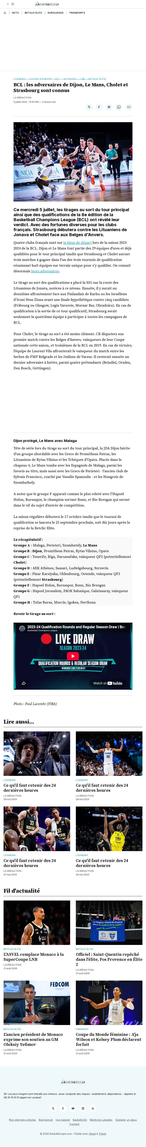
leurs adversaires (45, 271)
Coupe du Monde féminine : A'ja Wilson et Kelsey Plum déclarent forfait (108, 1039)
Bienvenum (46, 1119)
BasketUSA (80, 1119)
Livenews (20, 79)
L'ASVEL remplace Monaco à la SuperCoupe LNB (34, 957)
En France (70, 79)
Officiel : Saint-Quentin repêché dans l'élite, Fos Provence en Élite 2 (109, 959)
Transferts (77, 12)
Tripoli (102, 1133)
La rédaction (22, 97)
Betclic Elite (33, 12)
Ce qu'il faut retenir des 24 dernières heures (30, 788)
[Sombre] (8, 4)
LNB (82, 79)
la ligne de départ (77, 243)
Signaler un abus (126, 1119)
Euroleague (56, 12)
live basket (63, 1119)
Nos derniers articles (22, 1119)
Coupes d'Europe (40, 79)
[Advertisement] (73, 44)
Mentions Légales (101, 1119)
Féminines (82, 1029)
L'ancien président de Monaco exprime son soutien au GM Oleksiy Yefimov (33, 1039)
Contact (74, 1124)
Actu (15, 12)
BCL (57, 79)
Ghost (92, 1133)
